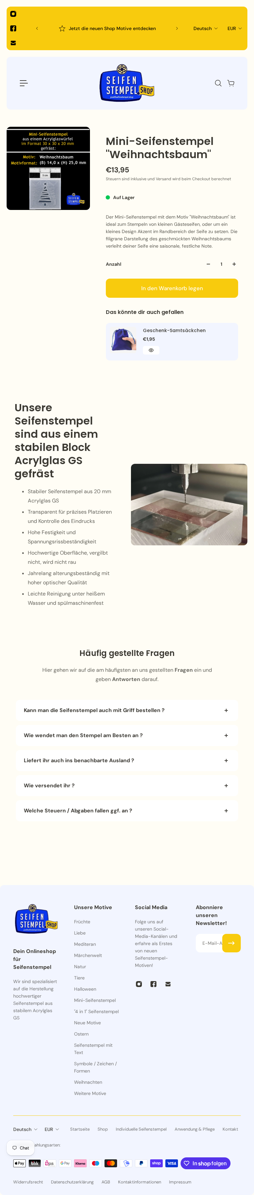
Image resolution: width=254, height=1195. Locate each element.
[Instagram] (13, 14)
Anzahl (113, 264)
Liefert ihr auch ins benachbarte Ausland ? (79, 760)
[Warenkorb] (230, 83)
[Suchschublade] (218, 83)
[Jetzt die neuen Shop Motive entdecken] (107, 28)
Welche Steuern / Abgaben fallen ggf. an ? (78, 810)
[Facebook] (13, 28)
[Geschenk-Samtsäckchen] (123, 340)
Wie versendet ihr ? (49, 785)
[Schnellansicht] (151, 350)
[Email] (13, 43)
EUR (232, 28)
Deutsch (202, 28)
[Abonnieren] (231, 943)
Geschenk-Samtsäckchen (174, 330)
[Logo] (127, 83)
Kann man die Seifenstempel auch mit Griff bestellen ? (94, 710)
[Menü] (23, 83)
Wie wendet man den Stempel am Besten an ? (84, 735)
